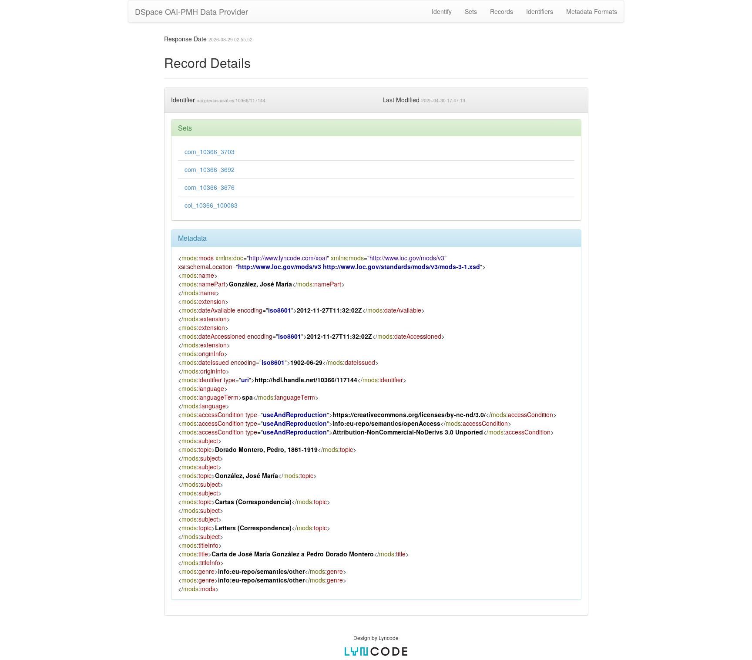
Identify (442, 11)
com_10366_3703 (210, 151)
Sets (471, 11)
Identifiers (539, 11)
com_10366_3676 (210, 187)
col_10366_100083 (211, 205)
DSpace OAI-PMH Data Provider (191, 11)
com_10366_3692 (210, 169)
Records (501, 11)
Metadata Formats (591, 11)
